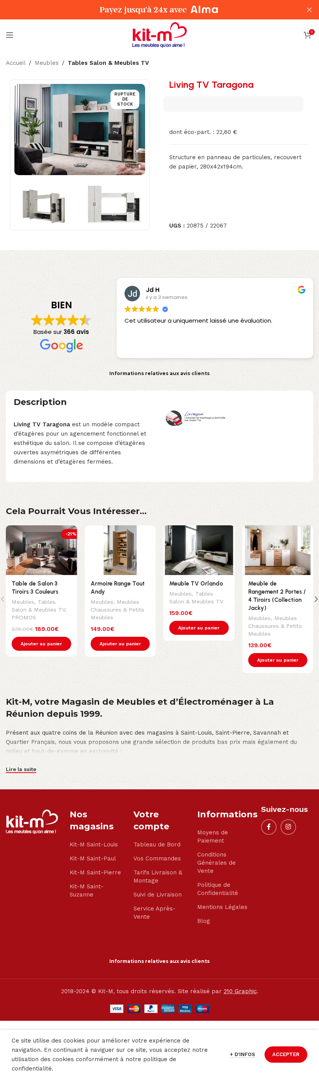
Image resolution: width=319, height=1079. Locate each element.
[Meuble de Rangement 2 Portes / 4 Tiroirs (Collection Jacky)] (278, 550)
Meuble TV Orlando (196, 583)
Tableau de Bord (157, 844)
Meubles (47, 62)
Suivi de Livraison (157, 894)
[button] (41, 644)
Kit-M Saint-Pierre (95, 872)
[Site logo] (159, 34)
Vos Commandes (157, 858)
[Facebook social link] (269, 827)
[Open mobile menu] (10, 35)
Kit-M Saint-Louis (94, 844)
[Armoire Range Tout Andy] (120, 550)
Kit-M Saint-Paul (93, 858)
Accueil (16, 62)
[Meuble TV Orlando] (199, 550)
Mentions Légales (222, 907)
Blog (203, 920)
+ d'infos (243, 1054)
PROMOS (24, 617)
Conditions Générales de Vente (216, 862)
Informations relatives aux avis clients (159, 373)
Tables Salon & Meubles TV (108, 62)
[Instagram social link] (288, 827)
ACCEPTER (286, 1054)
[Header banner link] (148, 9)
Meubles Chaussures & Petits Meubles (117, 609)
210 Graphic (240, 991)
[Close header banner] (309, 9)
